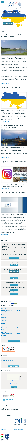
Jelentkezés (14, 278)
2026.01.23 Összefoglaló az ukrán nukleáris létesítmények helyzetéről (11, 333)
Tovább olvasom (8, 23)
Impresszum (3, 429)
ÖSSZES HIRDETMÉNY (13, 366)
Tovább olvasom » (5, 83)
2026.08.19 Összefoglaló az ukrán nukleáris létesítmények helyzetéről (11, 310)
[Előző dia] (2, 17)
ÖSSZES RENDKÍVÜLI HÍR (13, 341)
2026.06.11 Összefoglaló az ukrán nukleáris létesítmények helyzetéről (11, 316)
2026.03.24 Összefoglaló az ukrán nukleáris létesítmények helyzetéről (11, 322)
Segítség (15, 429)
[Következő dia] (24, 17)
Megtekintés (14, 264)
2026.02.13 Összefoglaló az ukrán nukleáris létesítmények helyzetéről (11, 328)
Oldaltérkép (9, 429)
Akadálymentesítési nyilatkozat (7, 431)
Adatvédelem (21, 429)
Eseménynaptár (14, 258)
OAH (14, 4)
